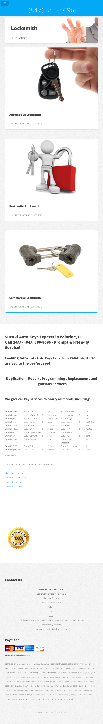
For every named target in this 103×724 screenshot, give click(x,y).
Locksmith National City (15, 477)
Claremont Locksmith (14, 473)
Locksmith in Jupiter (13, 486)
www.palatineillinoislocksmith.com (51, 629)
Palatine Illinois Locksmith (34, 620)
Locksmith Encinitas (13, 482)
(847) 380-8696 (51, 10)
